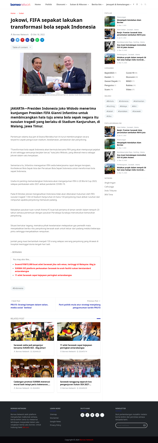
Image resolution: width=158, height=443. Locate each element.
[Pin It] (22, 40)
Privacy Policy (55, 425)
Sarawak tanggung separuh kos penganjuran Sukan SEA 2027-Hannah (76, 384)
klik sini (26, 427)
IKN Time (109, 194)
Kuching (136, 42)
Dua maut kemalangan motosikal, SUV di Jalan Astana (131, 46)
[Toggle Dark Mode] (141, 4)
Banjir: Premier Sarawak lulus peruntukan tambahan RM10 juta (131, 33)
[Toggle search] (145, 4)
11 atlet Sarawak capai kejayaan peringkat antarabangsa (43, 275)
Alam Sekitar (121, 30)
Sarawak (130, 30)
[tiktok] (102, 415)
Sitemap (53, 414)
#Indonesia (18, 288)
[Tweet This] (18, 40)
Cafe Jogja (109, 186)
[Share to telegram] (42, 40)
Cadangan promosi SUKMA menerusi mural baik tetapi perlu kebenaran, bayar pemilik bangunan (32, 384)
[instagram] (137, 4)
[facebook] (133, 4)
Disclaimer (54, 418)
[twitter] (92, 415)
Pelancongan (121, 17)
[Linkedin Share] (27, 40)
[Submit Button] (144, 425)
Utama (136, 30)
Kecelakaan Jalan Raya (125, 42)
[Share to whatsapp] (37, 40)
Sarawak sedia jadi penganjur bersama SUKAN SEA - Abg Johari (30, 346)
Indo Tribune (111, 190)
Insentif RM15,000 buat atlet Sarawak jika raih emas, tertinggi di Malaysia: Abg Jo (55, 264)
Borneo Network (86, 440)
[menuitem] (37, 4)
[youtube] (97, 415)
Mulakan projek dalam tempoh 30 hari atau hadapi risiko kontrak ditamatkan (131, 59)
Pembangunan (122, 55)
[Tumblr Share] (32, 40)
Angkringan (110, 182)
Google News (55, 421)
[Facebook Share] (13, 40)
